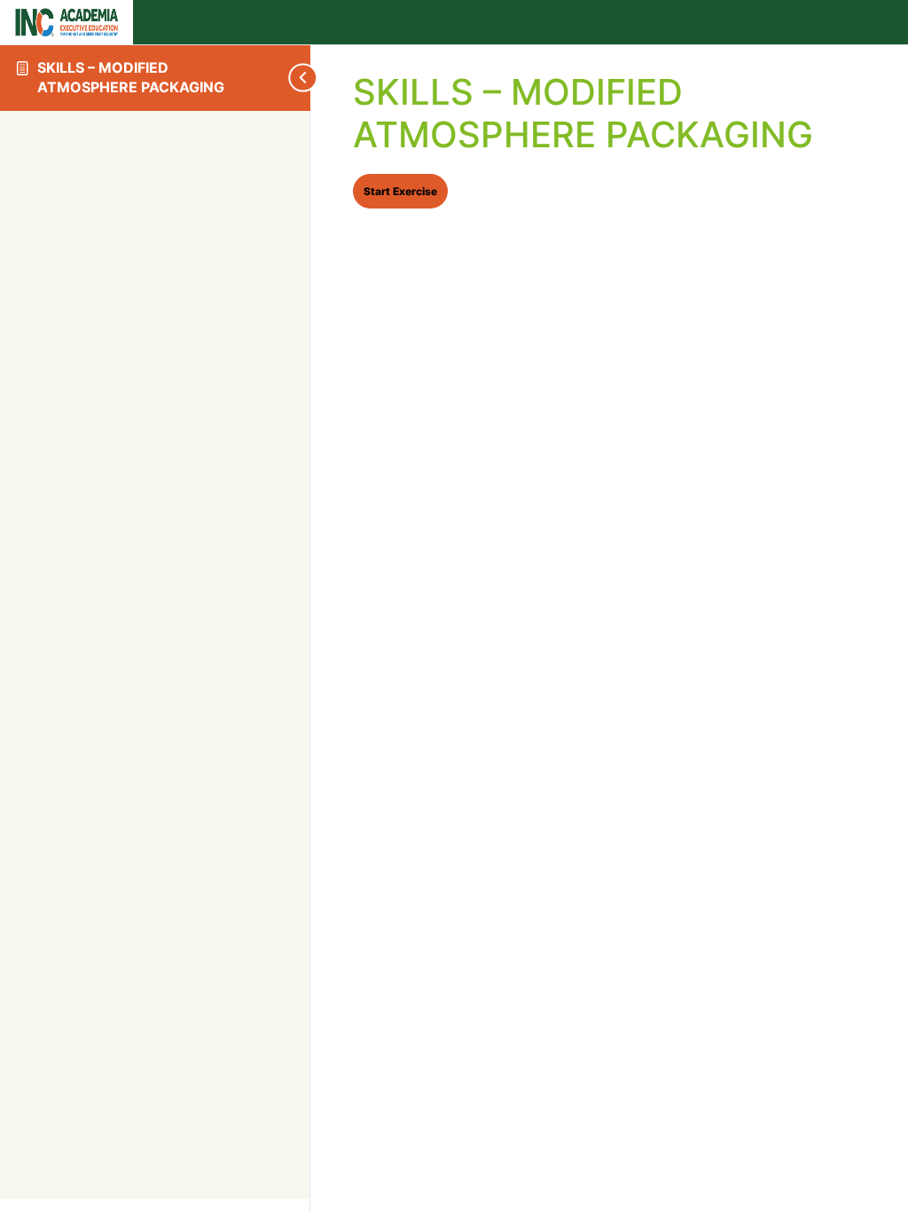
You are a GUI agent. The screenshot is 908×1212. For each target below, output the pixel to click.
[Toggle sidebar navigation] (266, 77)
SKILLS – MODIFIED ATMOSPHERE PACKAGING (130, 77)
